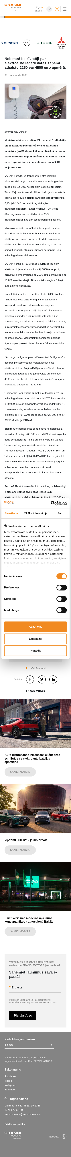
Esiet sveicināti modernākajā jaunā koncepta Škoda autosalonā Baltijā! (29, 920)
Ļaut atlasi (35, 638)
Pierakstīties (23, 1015)
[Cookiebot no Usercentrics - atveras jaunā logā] (51, 503)
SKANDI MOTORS (20, 771)
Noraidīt (35, 650)
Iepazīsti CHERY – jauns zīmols (26, 840)
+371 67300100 (14, 1109)
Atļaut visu (35, 626)
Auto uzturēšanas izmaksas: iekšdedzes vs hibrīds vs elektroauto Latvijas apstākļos (32, 758)
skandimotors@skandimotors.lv (23, 1114)
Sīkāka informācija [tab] (35, 513)
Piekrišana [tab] (11, 513)
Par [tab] (60, 513)
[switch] (61, 587)
